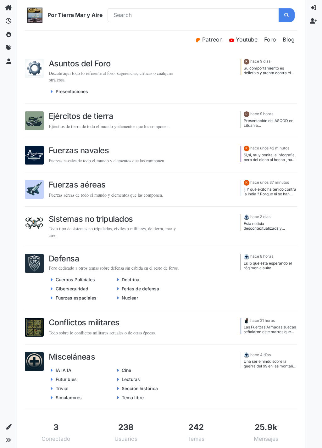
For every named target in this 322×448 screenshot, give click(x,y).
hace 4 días (260, 354)
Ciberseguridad (72, 288)
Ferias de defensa (140, 288)
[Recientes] (8, 21)
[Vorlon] (246, 216)
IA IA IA (63, 370)
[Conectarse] (313, 8)
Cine (126, 370)
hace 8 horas (261, 256)
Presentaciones (72, 91)
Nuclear (130, 297)
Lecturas (131, 379)
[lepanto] (246, 320)
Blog (289, 39)
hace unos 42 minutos (269, 148)
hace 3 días (260, 216)
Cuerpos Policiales (75, 279)
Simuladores (69, 397)
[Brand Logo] (34, 15)
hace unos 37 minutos (269, 182)
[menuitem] (313, 8)
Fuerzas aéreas (77, 184)
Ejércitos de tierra (81, 116)
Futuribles (66, 379)
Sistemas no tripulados (91, 219)
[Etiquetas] (8, 47)
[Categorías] (8, 8)
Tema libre (133, 397)
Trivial (62, 388)
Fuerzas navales (79, 150)
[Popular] (8, 34)
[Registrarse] (313, 21)
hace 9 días (260, 61)
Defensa (64, 258)
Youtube (247, 39)
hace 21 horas (262, 320)
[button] (8, 427)
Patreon (213, 39)
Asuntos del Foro (80, 63)
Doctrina (130, 279)
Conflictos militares (84, 322)
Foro (270, 39)
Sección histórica (140, 388)
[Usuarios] (8, 61)
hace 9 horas (261, 113)
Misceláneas (72, 356)
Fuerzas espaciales (76, 297)
